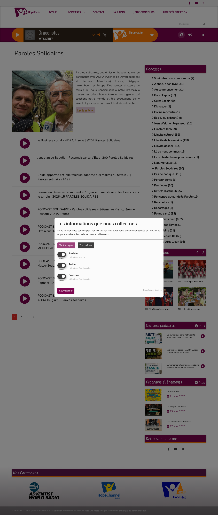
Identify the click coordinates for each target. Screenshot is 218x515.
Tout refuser (86, 245)
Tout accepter (66, 245)
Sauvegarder (66, 291)
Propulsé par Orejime (152, 290)
